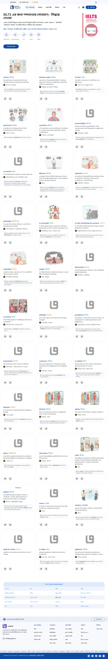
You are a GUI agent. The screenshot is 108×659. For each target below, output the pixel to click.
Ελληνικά (87, 651)
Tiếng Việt (23, 651)
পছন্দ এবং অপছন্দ (85, 606)
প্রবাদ (66, 639)
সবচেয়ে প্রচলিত (53, 639)
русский (10, 651)
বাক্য (82, 629)
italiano (4, 651)
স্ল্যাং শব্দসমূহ (68, 629)
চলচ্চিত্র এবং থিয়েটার (9, 593)
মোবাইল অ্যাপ (25, 2)
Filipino (38, 651)
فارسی (43, 651)
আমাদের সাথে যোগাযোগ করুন (38, 636)
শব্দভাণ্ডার (10, 29)
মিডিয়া (31, 593)
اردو (92, 651)
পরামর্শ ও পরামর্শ (33, 597)
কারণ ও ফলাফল (8, 602)
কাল (82, 636)
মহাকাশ (82, 602)
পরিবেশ (57, 606)
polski (81, 651)
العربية (33, 651)
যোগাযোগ (7, 588)
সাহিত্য (82, 588)
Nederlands (102, 651)
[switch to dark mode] (96, 2)
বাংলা (96, 651)
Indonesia (49, 651)
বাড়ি (4, 29)
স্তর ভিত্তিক (52, 629)
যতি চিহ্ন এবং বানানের (85, 632)
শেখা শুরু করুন (11, 46)
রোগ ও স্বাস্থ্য (83, 597)
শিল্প (31, 588)
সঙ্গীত (56, 588)
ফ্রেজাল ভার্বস (68, 636)
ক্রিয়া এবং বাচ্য (84, 639)
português (61, 651)
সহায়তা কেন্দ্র (37, 639)
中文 (72, 651)
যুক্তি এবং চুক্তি (58, 593)
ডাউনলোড (99, 619)
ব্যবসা (31, 606)
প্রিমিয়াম (36, 2)
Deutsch (55, 651)
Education (57, 602)
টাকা (6, 606)
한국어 (76, 651)
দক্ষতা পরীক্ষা (53, 636)
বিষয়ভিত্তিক (52, 632)
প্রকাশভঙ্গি (68, 625)
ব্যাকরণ (83, 625)
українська (16, 651)
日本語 (67, 651)
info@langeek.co (10, 638)
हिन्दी (29, 651)
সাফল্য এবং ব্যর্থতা (34, 602)
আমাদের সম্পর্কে (38, 632)
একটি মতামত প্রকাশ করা (10, 597)
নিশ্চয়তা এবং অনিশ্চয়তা (86, 593)
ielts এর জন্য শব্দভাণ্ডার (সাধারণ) (38, 29)
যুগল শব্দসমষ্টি (68, 632)
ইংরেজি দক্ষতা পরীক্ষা (20, 29)
